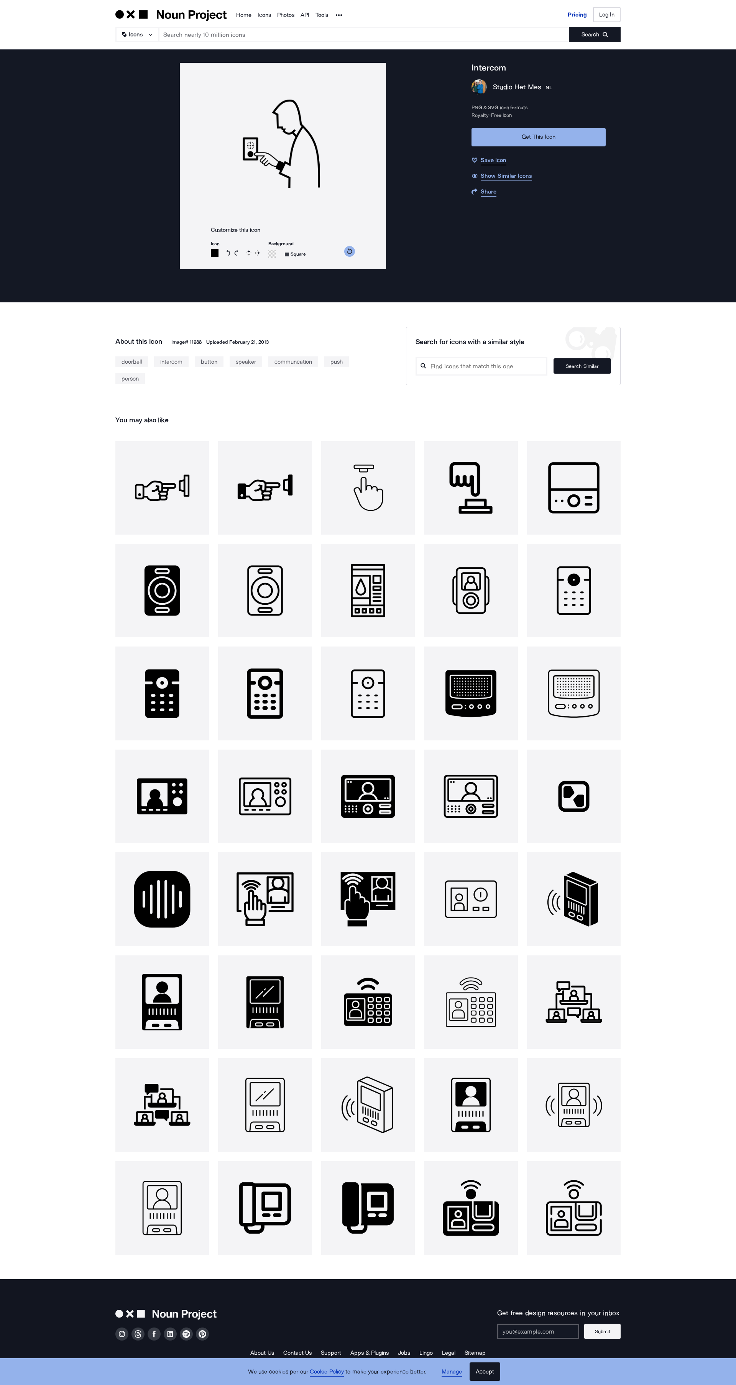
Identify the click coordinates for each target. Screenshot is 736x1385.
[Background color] (272, 254)
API (305, 14)
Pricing (577, 14)
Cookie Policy (327, 1371)
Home (243, 14)
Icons (264, 14)
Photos (285, 14)
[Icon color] (214, 253)
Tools (321, 14)
